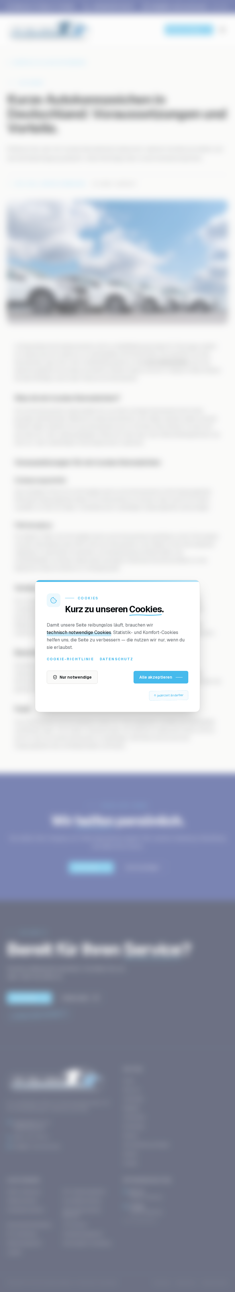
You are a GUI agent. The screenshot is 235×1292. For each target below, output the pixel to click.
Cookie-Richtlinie (70, 659)
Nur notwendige (76, 677)
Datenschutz (117, 659)
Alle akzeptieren (155, 677)
